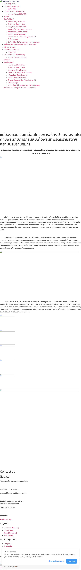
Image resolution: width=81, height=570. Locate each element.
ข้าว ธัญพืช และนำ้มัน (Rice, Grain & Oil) (22, 37)
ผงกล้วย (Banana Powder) (17, 34)
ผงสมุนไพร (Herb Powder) (17, 27)
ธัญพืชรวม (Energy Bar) (16, 24)
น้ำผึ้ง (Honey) (13, 39)
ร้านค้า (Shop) (9, 19)
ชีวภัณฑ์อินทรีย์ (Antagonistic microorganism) (24, 42)
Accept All (71, 561)
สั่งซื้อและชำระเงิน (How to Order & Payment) (20, 44)
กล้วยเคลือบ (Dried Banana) (17, 32)
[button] (40, 126)
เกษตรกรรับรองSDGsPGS (17, 14)
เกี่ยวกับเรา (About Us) (11, 6)
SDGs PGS (12, 9)
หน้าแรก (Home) (10, 4)
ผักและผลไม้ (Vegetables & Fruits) (20, 29)
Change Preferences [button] (56, 561)
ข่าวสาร (7, 16)
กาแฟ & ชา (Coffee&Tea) (16, 21)
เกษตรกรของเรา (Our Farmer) (14, 11)
